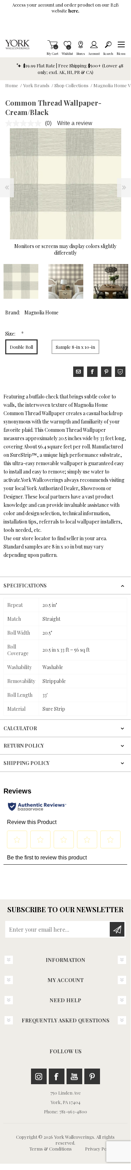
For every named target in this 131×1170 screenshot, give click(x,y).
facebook (92, 371)
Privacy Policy (99, 1149)
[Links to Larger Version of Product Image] (65, 183)
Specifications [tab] (25, 585)
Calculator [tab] (20, 728)
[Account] (94, 44)
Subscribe (117, 929)
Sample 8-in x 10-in (75, 347)
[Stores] (80, 44)
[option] (65, 281)
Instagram (39, 1076)
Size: (10, 333)
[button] (121, 44)
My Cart (52, 44)
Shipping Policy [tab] (26, 763)
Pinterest (92, 1076)
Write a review (74, 123)
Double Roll (21, 347)
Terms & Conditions (50, 1149)
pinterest (106, 371)
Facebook (56, 1076)
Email (78, 371)
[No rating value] (25, 123)
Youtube (74, 1076)
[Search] (108, 44)
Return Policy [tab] (23, 745)
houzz (120, 371)
